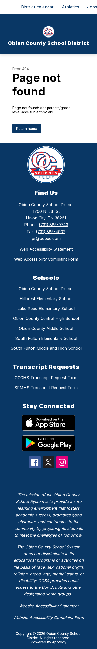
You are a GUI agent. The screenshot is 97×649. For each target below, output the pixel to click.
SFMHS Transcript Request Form (46, 387)
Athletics (70, 6)
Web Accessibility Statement (46, 249)
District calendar (37, 6)
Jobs (92, 6)
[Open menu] (13, 34)
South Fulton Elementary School (46, 338)
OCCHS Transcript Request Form (46, 377)
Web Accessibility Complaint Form (46, 259)
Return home (26, 128)
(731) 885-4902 (50, 231)
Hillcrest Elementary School (46, 298)
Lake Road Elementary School (46, 308)
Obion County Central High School (46, 318)
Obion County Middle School (46, 328)
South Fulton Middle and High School (46, 348)
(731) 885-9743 (53, 224)
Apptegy (59, 642)
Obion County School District (46, 288)
